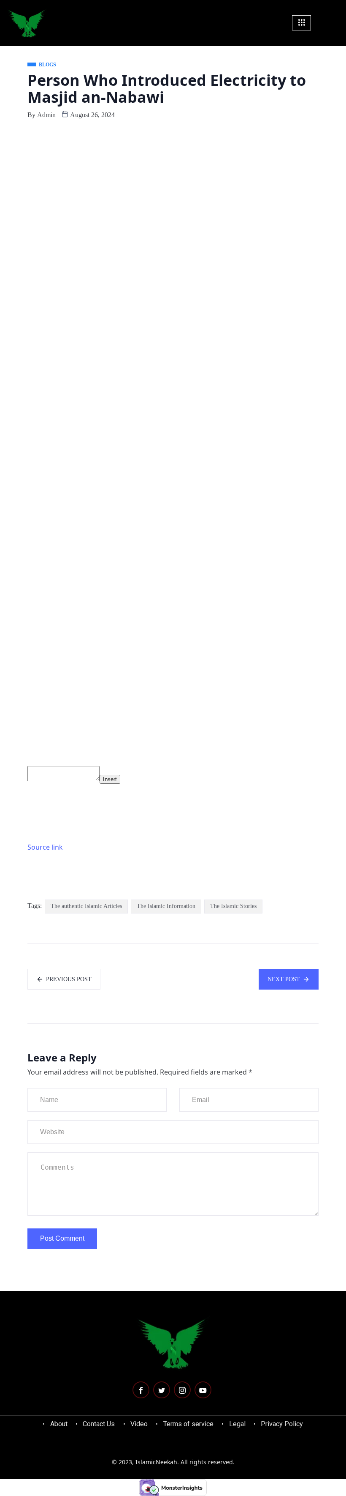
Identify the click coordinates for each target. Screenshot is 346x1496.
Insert (110, 779)
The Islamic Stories (233, 906)
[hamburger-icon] (301, 22)
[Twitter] (161, 1389)
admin (46, 114)
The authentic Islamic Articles (86, 906)
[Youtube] (203, 1389)
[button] (334, 22)
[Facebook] (140, 1389)
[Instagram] (182, 1389)
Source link (45, 847)
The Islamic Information (166, 906)
